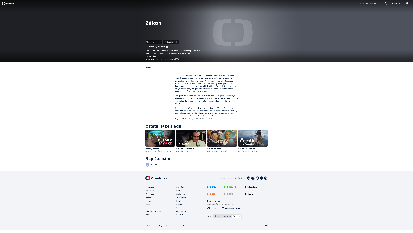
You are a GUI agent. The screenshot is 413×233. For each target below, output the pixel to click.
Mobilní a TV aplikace (153, 211)
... (153, 56)
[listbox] (227, 216)
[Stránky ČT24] (211, 188)
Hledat (386, 3)
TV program (149, 187)
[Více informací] (167, 47)
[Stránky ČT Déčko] (211, 195)
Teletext (148, 197)
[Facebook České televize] (253, 178)
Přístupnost (184, 226)
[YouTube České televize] (257, 178)
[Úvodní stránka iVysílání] (10, 3)
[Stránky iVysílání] (251, 188)
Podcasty (148, 201)
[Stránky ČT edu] (249, 195)
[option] (218, 216)
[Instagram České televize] (248, 178)
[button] (160, 138)
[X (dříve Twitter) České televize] (261, 178)
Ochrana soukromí (172, 226)
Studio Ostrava (181, 197)
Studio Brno (180, 194)
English (161, 226)
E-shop (148, 208)
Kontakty (179, 215)
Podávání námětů (182, 208)
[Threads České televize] (266, 178)
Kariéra (179, 204)
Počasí (147, 204)
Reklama (179, 190)
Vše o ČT (148, 215)
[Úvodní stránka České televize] (157, 178)
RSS (266, 226)
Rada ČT (179, 201)
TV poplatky (149, 194)
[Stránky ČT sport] (230, 188)
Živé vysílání (149, 190)
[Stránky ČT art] (228, 195)
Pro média (180, 187)
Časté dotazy (181, 211)
